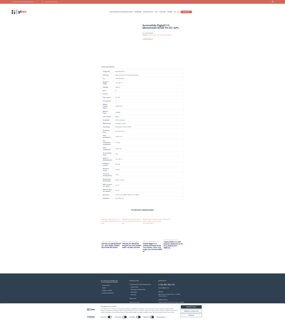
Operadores (137, 12)
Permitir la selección (191, 311)
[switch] (124, 317)
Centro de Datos (148, 12)
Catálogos (162, 12)
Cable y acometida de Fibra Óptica (156, 35)
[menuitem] (36, 2)
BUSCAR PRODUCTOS (51, 2)
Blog (156, 12)
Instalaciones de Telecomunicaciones (121, 12)
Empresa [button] (170, 12)
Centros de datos (135, 302)
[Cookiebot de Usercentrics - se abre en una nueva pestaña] (90, 317)
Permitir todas (191, 307)
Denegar (191, 315)
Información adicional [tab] (108, 67)
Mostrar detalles (161, 317)
